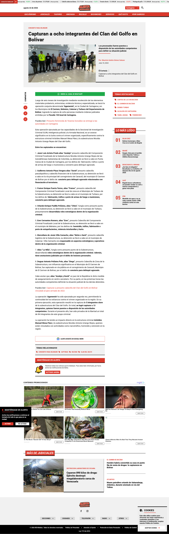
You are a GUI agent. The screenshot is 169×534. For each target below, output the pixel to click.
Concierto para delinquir (48, 352)
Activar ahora (52, 372)
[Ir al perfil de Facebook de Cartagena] (81, 511)
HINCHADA (70, 14)
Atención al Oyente (90, 527)
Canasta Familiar (7, 2)
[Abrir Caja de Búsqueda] (142, 7)
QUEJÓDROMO (30, 14)
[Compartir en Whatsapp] (25, 119)
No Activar (22, 424)
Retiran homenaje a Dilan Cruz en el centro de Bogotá (132, 142)
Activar (8, 424)
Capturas (64, 352)
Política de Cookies (152, 523)
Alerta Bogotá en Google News (72, 339)
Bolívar (74, 352)
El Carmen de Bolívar (126, 104)
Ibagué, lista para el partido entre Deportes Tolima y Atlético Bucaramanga (132, 155)
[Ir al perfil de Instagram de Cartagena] (87, 511)
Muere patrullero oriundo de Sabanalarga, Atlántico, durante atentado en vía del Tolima (125, 484)
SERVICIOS (110, 14)
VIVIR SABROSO (138, 14)
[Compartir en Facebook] (25, 107)
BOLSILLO (83, 14)
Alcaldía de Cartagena (126, 111)
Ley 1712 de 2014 (84, 531)
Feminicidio (137, 115)
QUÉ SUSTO (123, 14)
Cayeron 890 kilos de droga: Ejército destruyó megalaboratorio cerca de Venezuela (82, 477)
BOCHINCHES (96, 14)
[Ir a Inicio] (84, 8)
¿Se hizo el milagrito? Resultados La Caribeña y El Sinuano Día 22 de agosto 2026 (132, 170)
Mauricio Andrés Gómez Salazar (113, 60)
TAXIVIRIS (58, 14)
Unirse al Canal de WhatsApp (71, 94)
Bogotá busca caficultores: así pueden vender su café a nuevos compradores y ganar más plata (132, 185)
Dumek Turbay (123, 107)
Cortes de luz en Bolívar (127, 100)
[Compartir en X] (25, 113)
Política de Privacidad (72, 527)
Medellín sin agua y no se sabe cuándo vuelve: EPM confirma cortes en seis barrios (131, 201)
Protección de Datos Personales (110, 527)
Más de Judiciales (40, 453)
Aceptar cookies (151, 528)
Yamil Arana (122, 115)
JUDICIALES (45, 14)
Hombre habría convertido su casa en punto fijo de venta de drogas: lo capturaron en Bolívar (126, 465)
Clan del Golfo (86, 352)
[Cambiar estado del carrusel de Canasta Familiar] (16, 2)
